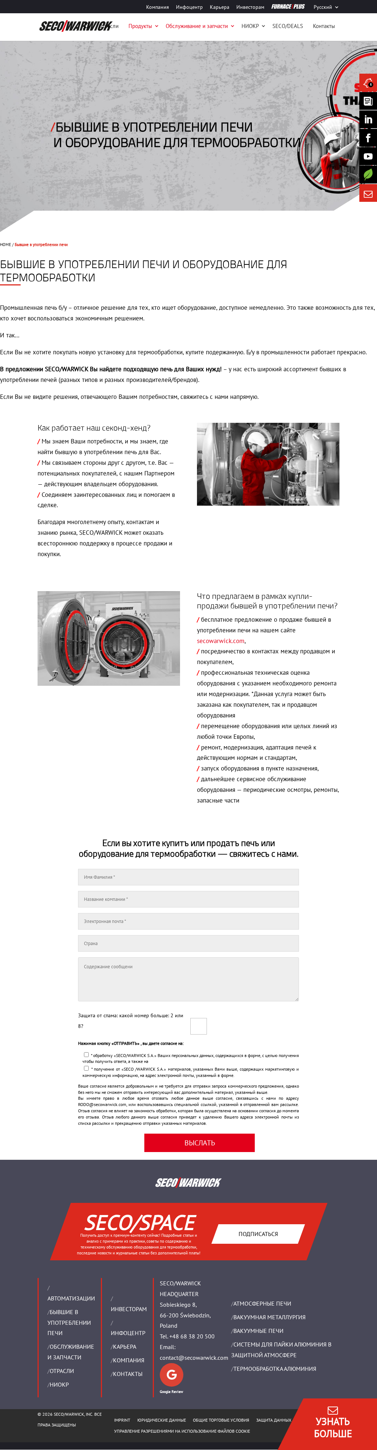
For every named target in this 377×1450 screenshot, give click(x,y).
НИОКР (250, 25)
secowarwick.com (220, 641)
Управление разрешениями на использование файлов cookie (182, 1431)
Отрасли (109, 25)
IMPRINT (122, 1420)
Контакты (324, 25)
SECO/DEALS (287, 25)
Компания (157, 7)
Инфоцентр (189, 7)
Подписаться (258, 1233)
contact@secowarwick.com (194, 1357)
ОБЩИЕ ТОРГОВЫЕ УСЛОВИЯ (221, 1420)
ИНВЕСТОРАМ (129, 1309)
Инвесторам (250, 7)
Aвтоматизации (71, 1298)
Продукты (140, 25)
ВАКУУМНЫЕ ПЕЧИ (258, 1330)
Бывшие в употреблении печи (69, 1322)
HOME (5, 244)
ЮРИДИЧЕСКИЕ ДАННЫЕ (161, 1420)
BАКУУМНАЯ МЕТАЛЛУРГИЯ (269, 1317)
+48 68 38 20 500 (192, 1336)
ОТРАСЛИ (62, 1370)
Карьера (219, 7)
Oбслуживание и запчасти (197, 25)
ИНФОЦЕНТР (128, 1333)
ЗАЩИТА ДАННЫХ (273, 1420)
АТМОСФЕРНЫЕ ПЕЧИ (262, 1303)
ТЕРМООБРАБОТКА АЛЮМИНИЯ (274, 1368)
